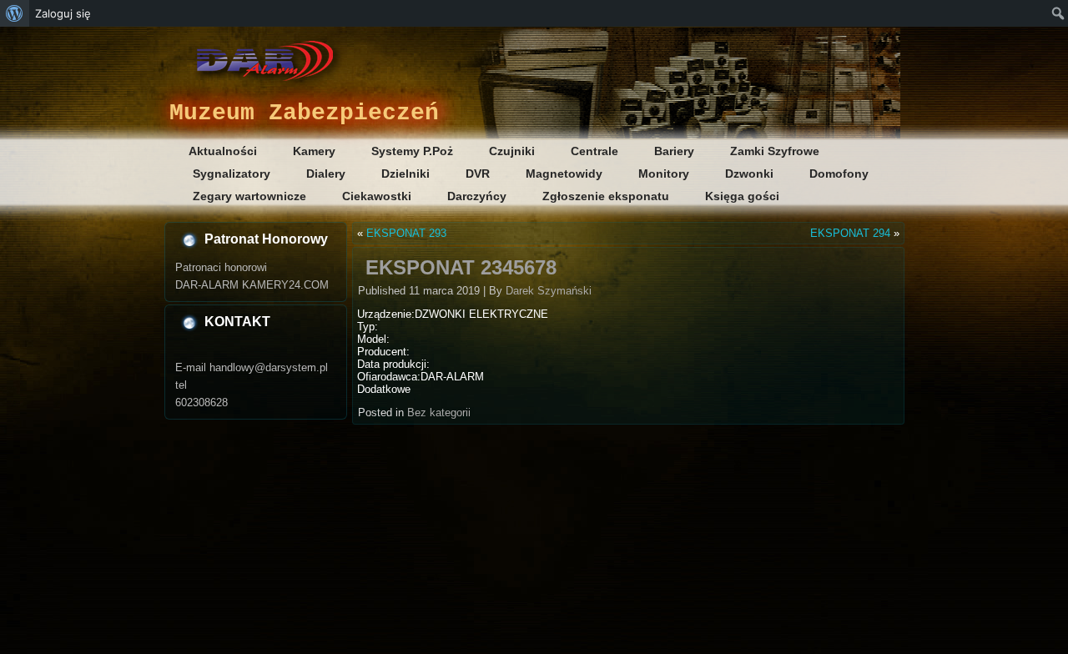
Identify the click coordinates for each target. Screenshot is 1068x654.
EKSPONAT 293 (406, 233)
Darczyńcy (476, 196)
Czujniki (512, 151)
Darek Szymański (549, 290)
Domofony (839, 173)
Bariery (674, 151)
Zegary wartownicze (249, 196)
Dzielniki (405, 173)
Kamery (314, 151)
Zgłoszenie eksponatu (605, 196)
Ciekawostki (376, 196)
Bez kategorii (439, 412)
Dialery (325, 173)
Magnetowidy (564, 173)
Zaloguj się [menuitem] (63, 13)
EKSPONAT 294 (850, 233)
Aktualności (223, 151)
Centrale (594, 151)
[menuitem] (14, 13)
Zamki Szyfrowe (774, 151)
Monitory (663, 173)
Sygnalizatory (231, 173)
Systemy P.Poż (412, 151)
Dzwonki (749, 173)
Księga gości (742, 196)
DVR (478, 173)
